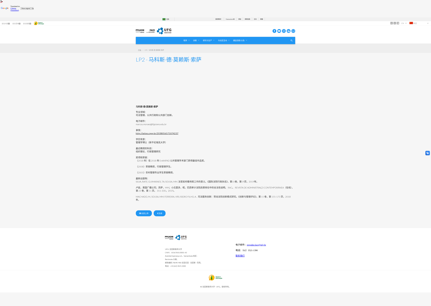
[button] (185, 40)
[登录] (1, 2)
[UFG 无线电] (288, 31)
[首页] (140, 32)
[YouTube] (279, 31)
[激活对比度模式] (398, 23)
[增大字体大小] (391, 23)
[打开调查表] (291, 40)
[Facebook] (274, 31)
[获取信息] (39, 23)
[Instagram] (284, 31)
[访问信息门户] (215, 279)
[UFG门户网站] (164, 33)
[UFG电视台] (293, 31)
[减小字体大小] (395, 23)
